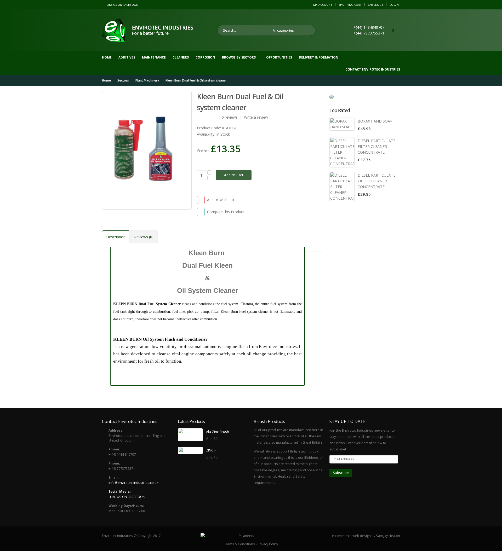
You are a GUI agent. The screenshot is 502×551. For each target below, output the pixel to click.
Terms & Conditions (239, 544)
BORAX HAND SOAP (375, 121)
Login (394, 5)
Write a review (256, 117)
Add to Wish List (221, 199)
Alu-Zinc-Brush (217, 432)
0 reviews (230, 117)
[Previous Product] (310, 96)
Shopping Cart (350, 5)
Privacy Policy (268, 544)
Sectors (123, 80)
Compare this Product (225, 211)
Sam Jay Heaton (388, 535)
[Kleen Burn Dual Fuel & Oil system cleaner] (146, 150)
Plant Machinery (147, 80)
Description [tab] (116, 236)
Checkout (375, 5)
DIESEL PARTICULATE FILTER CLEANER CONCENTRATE (376, 146)
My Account (322, 5)
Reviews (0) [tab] (143, 236)
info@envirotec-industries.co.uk (133, 482)
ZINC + (211, 450)
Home (106, 80)
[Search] (310, 30)
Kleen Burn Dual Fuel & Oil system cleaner (196, 80)
